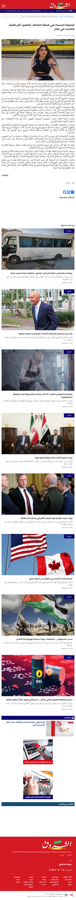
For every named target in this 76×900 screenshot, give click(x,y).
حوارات (31, 879)
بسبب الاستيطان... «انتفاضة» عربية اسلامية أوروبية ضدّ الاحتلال (44, 639)
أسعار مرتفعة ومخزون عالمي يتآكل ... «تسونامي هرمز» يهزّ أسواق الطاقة (39, 699)
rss (58, 870)
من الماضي (55, 884)
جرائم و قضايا (55, 879)
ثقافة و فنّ (68, 879)
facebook (61, 870)
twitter (64, 870)
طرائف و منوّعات (28, 882)
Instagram (50, 870)
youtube (52, 870)
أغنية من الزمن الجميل (28, 885)
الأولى (73, 183)
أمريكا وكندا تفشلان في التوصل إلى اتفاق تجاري (50, 578)
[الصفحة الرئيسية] (60, 4)
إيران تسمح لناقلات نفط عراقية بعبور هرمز (53, 457)
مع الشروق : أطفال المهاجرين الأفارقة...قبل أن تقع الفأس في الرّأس (25, 723)
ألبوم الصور (55, 877)
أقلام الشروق (67, 877)
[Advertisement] (38, 821)
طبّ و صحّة (42, 882)
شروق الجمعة (54, 882)
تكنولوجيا (17, 877)
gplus (55, 870)
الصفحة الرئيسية (69, 16)
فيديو (70, 884)
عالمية (61, 16)
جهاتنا (44, 879)
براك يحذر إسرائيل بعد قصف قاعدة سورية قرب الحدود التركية (45, 333)
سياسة (43, 884)
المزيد (3, 6)
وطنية (31, 877)
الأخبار (71, 10)
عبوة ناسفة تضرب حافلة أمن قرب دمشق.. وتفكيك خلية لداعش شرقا (41, 273)
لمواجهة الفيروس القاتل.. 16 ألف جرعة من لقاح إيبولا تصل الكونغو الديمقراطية (42, 395)
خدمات (18, 879)
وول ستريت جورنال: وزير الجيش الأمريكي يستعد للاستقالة (46, 518)
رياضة (70, 882)
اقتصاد (44, 877)
